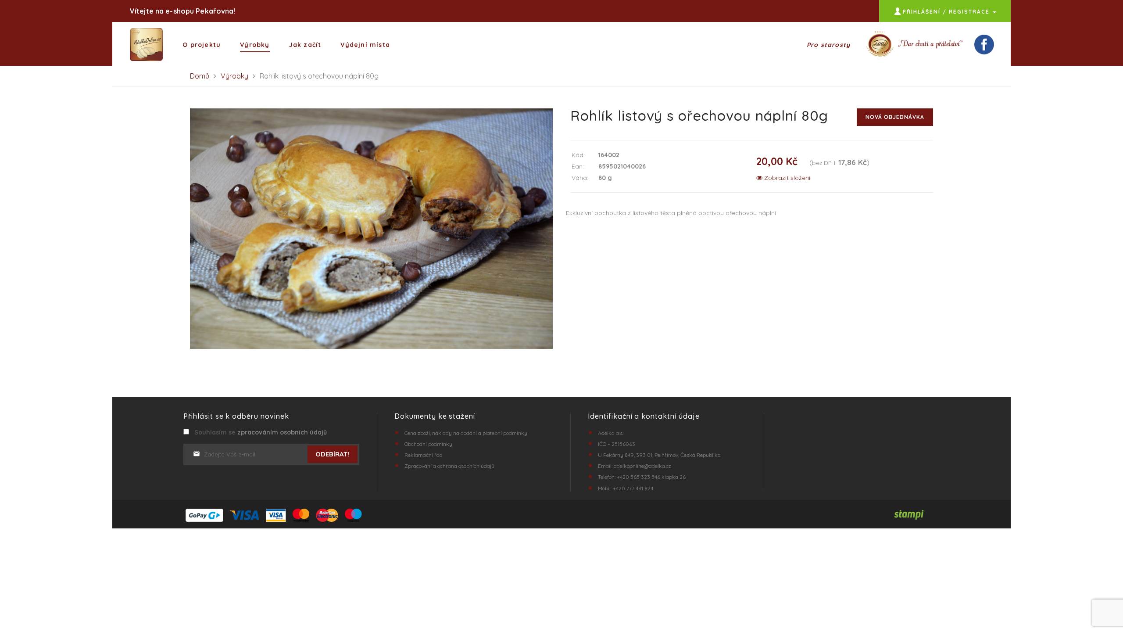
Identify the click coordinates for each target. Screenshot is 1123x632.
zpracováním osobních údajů (282, 432)
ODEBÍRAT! (332, 454)
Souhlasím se (259, 432)
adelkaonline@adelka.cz (642, 466)
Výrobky (254, 45)
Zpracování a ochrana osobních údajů (449, 466)
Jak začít (305, 45)
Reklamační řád (423, 455)
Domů (199, 76)
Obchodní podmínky (428, 444)
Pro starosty (828, 45)
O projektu (201, 45)
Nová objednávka (894, 117)
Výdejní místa (365, 45)
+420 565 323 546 (638, 477)
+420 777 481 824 (633, 488)
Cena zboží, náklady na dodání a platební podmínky (465, 433)
